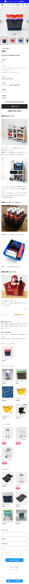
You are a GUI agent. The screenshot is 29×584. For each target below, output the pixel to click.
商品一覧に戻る (14, 560)
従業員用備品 (4, 543)
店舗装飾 (3, 539)
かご (2, 534)
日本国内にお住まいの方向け (14, 111)
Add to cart (14, 106)
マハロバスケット (5, 553)
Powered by (13, 569)
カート (2, 548)
